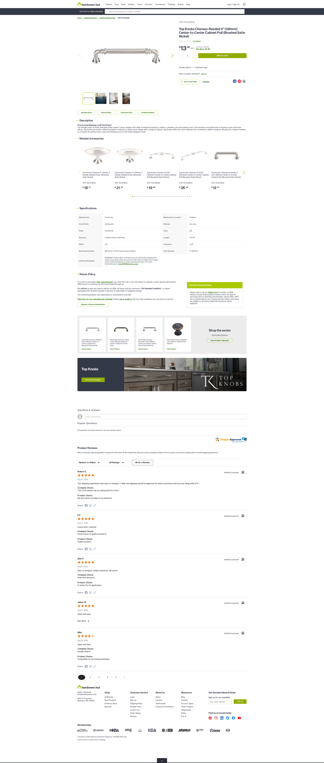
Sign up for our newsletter (219, 697)
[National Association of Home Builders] (228, 730)
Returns (133, 716)
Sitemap (102, 740)
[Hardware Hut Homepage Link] (88, 4)
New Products (110, 700)
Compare (206, 82)
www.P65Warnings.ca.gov (128, 264)
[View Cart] (244, 4)
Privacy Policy (82, 740)
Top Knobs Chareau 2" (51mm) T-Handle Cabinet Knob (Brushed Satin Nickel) (96, 174)
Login (229, 4)
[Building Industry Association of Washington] (215, 730)
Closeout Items (111, 703)
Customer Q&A (126, 113)
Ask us (204, 74)
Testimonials (161, 703)
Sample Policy (135, 707)
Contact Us (134, 710)
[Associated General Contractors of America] (200, 730)
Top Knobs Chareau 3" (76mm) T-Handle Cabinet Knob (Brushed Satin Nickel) (129, 174)
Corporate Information (165, 707)
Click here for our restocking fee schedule (95, 299)
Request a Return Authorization (93, 304)
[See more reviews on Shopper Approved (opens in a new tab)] (94, 506)
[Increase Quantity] (194, 55)
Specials (108, 707)
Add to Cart (222, 55)
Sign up (240, 701)
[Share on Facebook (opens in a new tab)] (86, 506)
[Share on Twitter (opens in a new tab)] (90, 506)
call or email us (125, 299)
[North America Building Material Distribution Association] (184, 730)
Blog (183, 697)
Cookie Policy (93, 740)
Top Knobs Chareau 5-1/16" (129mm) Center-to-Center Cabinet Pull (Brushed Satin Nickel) (161, 174)
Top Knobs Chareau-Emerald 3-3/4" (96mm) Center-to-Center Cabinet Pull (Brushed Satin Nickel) (226, 174)
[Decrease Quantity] (181, 55)
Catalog (184, 700)
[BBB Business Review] (167, 730)
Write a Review (142, 462)
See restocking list (104, 282)
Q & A (183, 716)
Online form (213, 292)
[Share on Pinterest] (239, 81)
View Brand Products (93, 380)
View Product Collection (220, 340)
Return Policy (106, 113)
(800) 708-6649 (96, 11)
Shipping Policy (136, 703)
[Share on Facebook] (235, 81)
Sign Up (236, 4)
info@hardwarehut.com (86, 694)
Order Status (135, 713)
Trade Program (187, 707)
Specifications (86, 113)
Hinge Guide (186, 710)
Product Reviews (148, 113)
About (158, 697)
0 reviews (197, 41)
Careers (159, 700)
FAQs (183, 713)
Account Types (187, 703)
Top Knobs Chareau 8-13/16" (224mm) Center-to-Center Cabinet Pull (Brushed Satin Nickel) (194, 174)
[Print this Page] (244, 81)
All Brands (109, 697)
